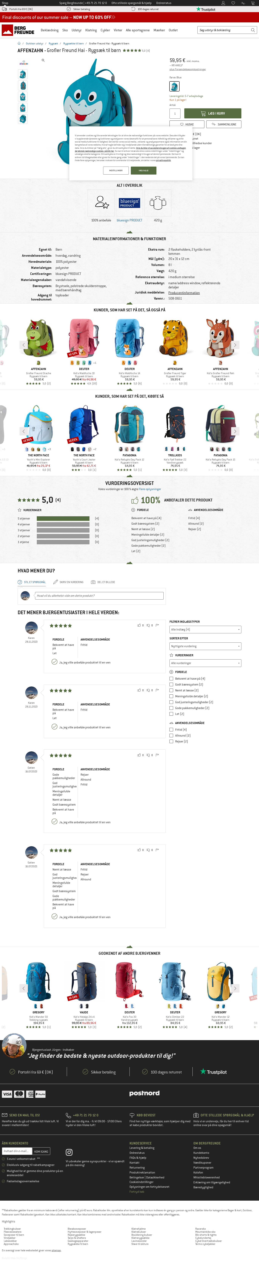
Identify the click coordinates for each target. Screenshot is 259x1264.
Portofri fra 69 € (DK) (21, 9)
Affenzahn (30, 50)
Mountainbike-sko (205, 1231)
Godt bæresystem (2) (145, 524)
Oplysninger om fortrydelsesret (150, 1187)
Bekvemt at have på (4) (146, 518)
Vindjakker (10, 1238)
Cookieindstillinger (141, 1182)
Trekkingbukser (12, 1228)
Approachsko (11, 1244)
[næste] (235, 345)
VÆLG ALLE (143, 170)
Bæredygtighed (203, 1187)
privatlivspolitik (163, 160)
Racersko (200, 1228)
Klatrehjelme (138, 1228)
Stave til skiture (139, 1244)
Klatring (91, 30)
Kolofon (198, 1172)
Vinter (118, 30)
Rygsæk (53, 43)
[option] (97, 114)
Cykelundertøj (203, 1238)
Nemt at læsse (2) (143, 529)
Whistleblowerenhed (206, 1177)
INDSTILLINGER (115, 170)
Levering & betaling (142, 1148)
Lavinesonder (139, 1241)
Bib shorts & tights (206, 1234)
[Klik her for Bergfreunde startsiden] (19, 30)
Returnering (137, 1168)
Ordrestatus (137, 1153)
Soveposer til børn (14, 1234)
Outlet (173, 30)
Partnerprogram (203, 1168)
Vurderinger (184, 655)
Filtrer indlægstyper (185, 622)
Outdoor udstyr (34, 43)
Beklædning (50, 30)
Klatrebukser (138, 1231)
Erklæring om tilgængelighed (211, 1182)
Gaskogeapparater (78, 1241)
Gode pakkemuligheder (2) (148, 546)
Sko (65, 30)
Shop (5, 3)
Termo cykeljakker (205, 1244)
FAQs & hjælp (138, 1158)
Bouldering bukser (141, 1234)
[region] (130, 153)
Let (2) (135, 551)
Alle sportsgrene (138, 30)
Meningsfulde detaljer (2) (147, 535)
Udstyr (77, 30)
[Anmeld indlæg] (157, 625)
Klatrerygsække (140, 1238)
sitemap (56, 1250)
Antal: (173, 105)
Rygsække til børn (73, 43)
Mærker (159, 30)
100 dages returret (148, 9)
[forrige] (24, 345)
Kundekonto (201, 1153)
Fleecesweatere (12, 1231)
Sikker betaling (81, 9)
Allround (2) (196, 524)
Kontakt (135, 1163)
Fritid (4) (194, 518)
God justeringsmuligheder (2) (150, 540)
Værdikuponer (202, 1163)
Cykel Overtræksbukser (208, 1241)
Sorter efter (179, 638)
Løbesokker (10, 1241)
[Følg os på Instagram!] (72, 1153)
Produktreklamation (142, 1172)
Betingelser (137, 1177)
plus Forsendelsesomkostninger (188, 69)
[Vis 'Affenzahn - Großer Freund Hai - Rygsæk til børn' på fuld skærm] (43, 60)
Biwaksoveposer (77, 1228)
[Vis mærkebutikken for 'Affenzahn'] (24, 62)
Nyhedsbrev (201, 1158)
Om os (197, 1148)
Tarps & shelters (77, 1238)
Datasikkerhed (155, 1177)
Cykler (105, 30)
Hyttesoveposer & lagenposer (84, 1231)
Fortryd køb (137, 1192)
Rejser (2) (194, 529)
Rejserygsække (76, 1234)
